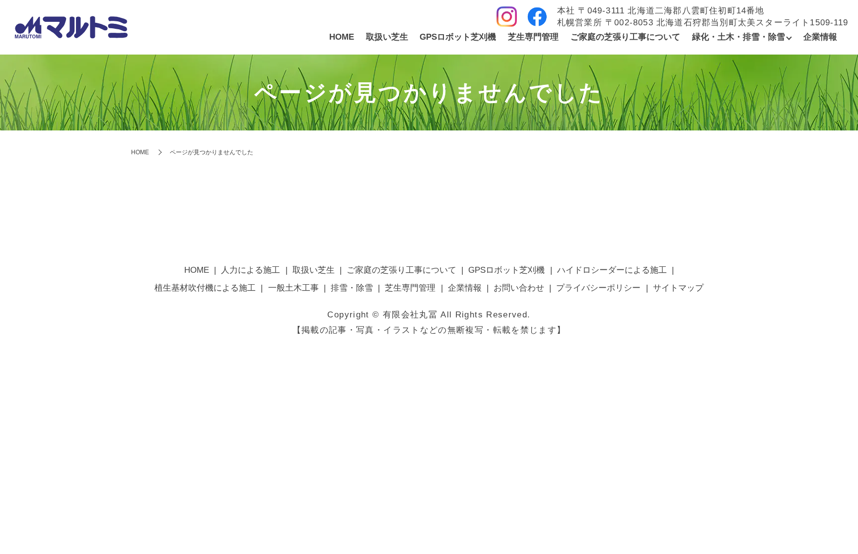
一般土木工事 (293, 288)
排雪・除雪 (352, 288)
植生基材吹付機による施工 (205, 288)
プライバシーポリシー (598, 288)
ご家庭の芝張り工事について (625, 37)
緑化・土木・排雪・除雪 (738, 37)
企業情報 (820, 37)
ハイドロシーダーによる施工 (612, 270)
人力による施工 (250, 270)
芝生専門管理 (533, 37)
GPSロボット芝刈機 (458, 37)
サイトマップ (678, 288)
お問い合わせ (519, 288)
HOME (341, 37)
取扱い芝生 (387, 37)
